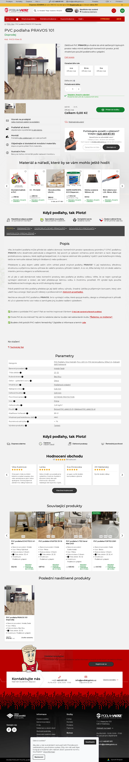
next (122, 535)
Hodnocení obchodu (64, 456)
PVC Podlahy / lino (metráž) (65, 362)
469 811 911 (57, 1)
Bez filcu (57, 377)
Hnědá (57, 368)
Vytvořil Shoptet (117, 760)
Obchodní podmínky (44, 731)
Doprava (29, 1)
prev (6, 535)
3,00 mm (57, 393)
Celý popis (69, 57)
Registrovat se (101, 664)
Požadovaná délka (72, 84)
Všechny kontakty (109, 680)
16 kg (73, 185)
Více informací (49, 752)
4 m (23, 536)
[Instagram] (14, 729)
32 (58, 373)
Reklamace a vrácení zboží (46, 728)
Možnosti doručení (76, 122)
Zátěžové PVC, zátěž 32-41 (84, 409)
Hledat (69, 10)
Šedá (62, 368)
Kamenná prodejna (43, 722)
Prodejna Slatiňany (89, 12)
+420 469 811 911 (105, 133)
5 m (101, 536)
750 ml (33, 185)
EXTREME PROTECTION (64, 397)
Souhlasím (90, 742)
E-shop (69, 719)
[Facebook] (9, 729)
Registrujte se (76, 5)
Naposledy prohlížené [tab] (20, 233)
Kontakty (19, 1)
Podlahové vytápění (62, 385)
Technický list (17, 347)
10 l (42, 185)
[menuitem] (12, 19)
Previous (6, 186)
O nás (39, 725)
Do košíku (110, 109)
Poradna (95, 1)
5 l (38, 185)
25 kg (79, 185)
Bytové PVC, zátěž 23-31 (64, 409)
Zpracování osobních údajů (46, 734)
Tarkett (57, 426)
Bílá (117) (52, 185)
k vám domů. (37, 130)
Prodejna (9, 1)
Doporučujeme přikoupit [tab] (49, 228)
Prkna (56, 401)
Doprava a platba (42, 719)
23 (55, 373)
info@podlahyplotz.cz (76, 1)
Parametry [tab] (23, 228)
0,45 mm (57, 389)
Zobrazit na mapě (104, 728)
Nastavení (39, 757)
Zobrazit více (64, 490)
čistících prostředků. (73, 292)
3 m (53, 536)
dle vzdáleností (25, 138)
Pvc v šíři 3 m (82, 362)
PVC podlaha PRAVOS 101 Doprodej (16, 619)
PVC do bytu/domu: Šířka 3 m (100, 362)
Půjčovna (70, 728)
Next (122, 186)
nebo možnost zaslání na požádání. (25, 122)
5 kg (68, 185)
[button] (71, 71)
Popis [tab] (10, 228)
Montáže (70, 722)
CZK (107, 1)
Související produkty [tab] (81, 228)
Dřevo (56, 381)
